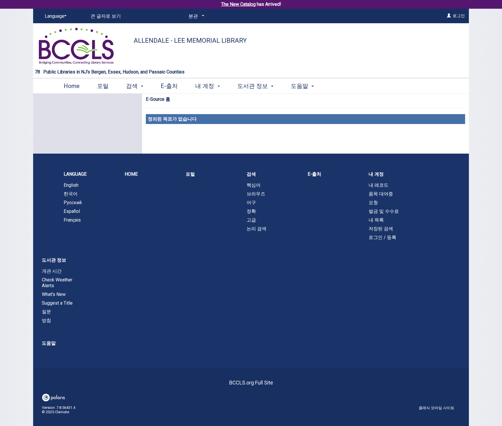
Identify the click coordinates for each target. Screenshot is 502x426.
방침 (46, 320)
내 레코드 (378, 185)
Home (72, 85)
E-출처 (169, 85)
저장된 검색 (381, 228)
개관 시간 (52, 271)
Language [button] (75, 174)
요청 (373, 202)
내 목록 (376, 220)
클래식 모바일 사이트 (436, 408)
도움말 (49, 343)
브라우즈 (256, 194)
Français (72, 220)
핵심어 (254, 185)
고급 (251, 220)
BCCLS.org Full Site (251, 383)
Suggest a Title (57, 303)
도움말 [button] (300, 85)
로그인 (459, 15)
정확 (251, 211)
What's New (54, 294)
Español (72, 211)
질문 (46, 311)
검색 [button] (132, 85)
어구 (251, 202)
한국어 (71, 194)
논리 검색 (256, 228)
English (71, 185)
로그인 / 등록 (382, 237)
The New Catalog (238, 4)
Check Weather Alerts (57, 282)
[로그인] (449, 15)
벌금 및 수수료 (384, 211)
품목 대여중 (381, 194)
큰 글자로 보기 (106, 16)
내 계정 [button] (205, 85)
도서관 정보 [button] (253, 85)
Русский (73, 202)
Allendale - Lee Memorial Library (190, 40)
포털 (103, 85)
